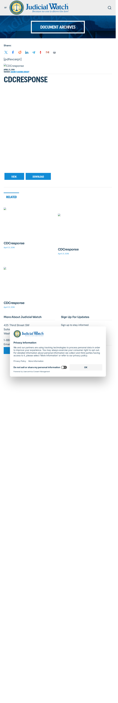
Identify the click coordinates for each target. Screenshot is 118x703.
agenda (20, 72)
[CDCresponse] (31, 223)
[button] (5, 8)
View (14, 176)
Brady (26, 72)
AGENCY (14, 72)
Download (38, 176)
